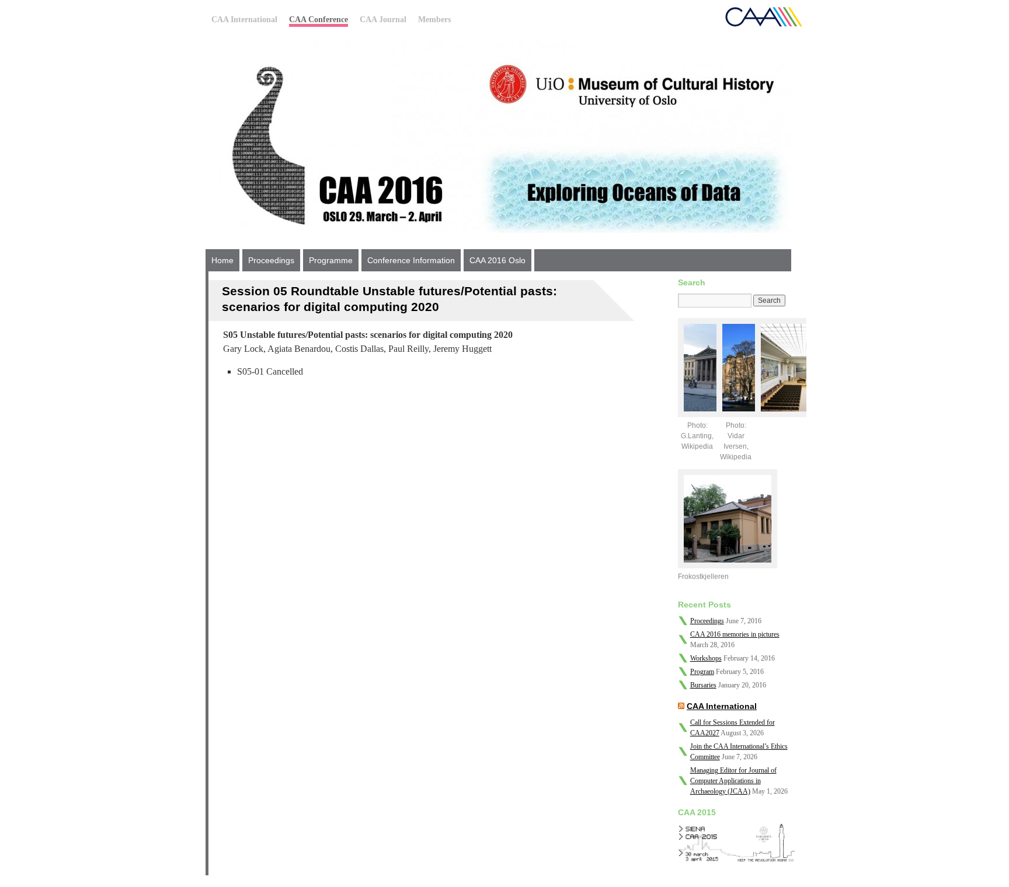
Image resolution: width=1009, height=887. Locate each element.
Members (434, 19)
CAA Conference (318, 19)
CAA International (244, 19)
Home (222, 260)
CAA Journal (383, 19)
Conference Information (411, 260)
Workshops (706, 658)
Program (702, 672)
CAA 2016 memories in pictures (735, 634)
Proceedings (271, 260)
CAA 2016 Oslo (497, 260)
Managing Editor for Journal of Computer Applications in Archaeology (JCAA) (733, 780)
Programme (331, 260)
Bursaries (703, 685)
